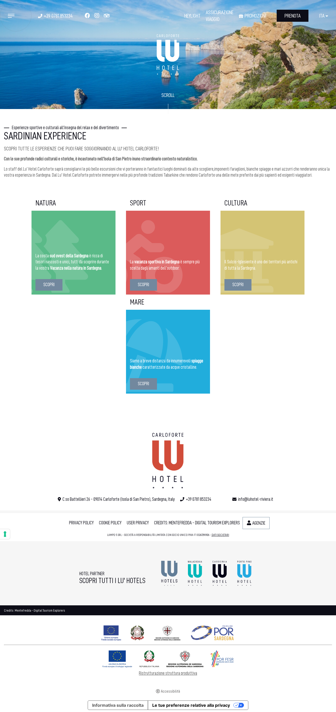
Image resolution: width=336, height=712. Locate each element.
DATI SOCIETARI (220, 534)
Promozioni (255, 15)
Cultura (235, 203)
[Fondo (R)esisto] (168, 631)
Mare (137, 302)
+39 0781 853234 (58, 15)
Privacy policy (81, 522)
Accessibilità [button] (170, 691)
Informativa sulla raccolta (118, 705)
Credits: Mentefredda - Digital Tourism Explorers (197, 522)
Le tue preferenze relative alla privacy (191, 705)
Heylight (192, 15)
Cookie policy (110, 522)
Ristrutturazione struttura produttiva (168, 673)
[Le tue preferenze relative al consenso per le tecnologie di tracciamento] (5, 534)
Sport (138, 203)
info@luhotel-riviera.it (255, 499)
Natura (45, 203)
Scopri (49, 284)
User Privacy (138, 522)
